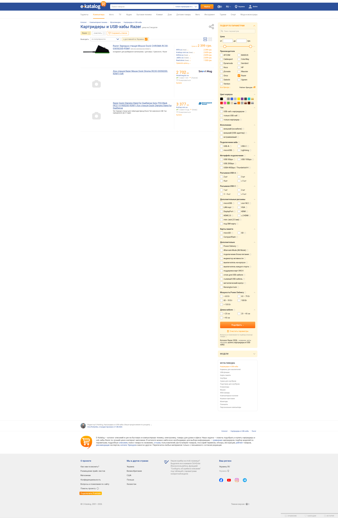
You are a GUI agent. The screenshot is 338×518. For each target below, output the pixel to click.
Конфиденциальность (91, 480)
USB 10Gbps (246, 159)
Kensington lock (230, 287)
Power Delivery (230, 246)
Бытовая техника (144, 15)
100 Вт (244, 300)
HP (242, 67)
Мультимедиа (115, 22)
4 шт (225, 181)
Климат (159, 15)
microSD (227, 233)
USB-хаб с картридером (234, 111)
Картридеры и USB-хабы (133, 22)
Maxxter (244, 71)
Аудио (129, 15)
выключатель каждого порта (236, 267)
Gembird (244, 63)
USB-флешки (224, 372)
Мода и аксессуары (249, 15)
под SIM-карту (230, 224)
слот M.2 (245, 203)
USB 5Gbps (228, 159)
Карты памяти (225, 375)
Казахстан (131, 484)
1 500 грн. (208, 60)
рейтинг (239, 442)
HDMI (243, 211)
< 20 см (227, 314)
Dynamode (228, 63)
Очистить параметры (239, 331)
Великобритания (134, 471)
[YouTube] (229, 480)
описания (123, 442)
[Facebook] (221, 480)
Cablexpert (228, 59)
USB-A (226, 146)
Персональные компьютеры (230, 407)
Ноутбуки (223, 378)
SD (242, 233)
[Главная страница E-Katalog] (93, 7)
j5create (227, 71)
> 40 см (227, 318)
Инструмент (210, 15)
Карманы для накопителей (230, 369)
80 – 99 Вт (228, 300)
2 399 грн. (208, 50)
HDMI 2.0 (227, 215)
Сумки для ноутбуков (228, 381)
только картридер (231, 120)
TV (120, 15)
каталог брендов (128, 445)
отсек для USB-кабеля (233, 275)
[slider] (224, 46)
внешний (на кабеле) (233, 129)
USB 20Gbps (229, 163)
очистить (98, 33)
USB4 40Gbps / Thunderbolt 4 (236, 168)
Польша (130, 480)
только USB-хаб (230, 116)
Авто (197, 15)
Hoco (226, 67)
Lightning (245, 150)
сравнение (217, 440)
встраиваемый (230, 137)
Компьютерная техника (98, 22)
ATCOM (227, 55)
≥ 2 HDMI (244, 215)
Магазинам (86, 475)
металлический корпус (234, 283)
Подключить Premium (91, 493)
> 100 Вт (227, 304)
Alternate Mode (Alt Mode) (235, 250)
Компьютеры (98, 15)
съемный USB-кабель (233, 279)
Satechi (227, 80)
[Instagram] (237, 480)
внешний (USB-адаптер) (234, 133)
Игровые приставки (227, 399)
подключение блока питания (236, 254)
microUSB (228, 150)
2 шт (225, 177)
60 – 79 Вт (245, 296)
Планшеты (224, 404)
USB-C (244, 146)
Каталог (84, 22)
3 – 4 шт (227, 194)
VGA (243, 207)
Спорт (233, 15)
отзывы (157, 442)
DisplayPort (228, 211)
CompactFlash (230, 237)
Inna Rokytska (92, 427)
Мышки (223, 390)
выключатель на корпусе (234, 262)
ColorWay (245, 59)
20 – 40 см (245, 314)
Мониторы (224, 401)
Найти (207, 7)
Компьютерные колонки (229, 396)
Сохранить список (119, 33)
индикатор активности (233, 258)
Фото (111, 15)
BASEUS (244, 55)
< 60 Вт (227, 296)
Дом (170, 15)
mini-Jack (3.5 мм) (231, 220)
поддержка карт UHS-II (233, 271)
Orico (226, 76)
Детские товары (183, 15)
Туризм (223, 15)
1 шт (225, 190)
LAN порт (227, 207)
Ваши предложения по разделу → (138, 425)
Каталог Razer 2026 (228, 340)
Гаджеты (84, 15)
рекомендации (103, 445)
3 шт (243, 177)
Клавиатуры (224, 387)
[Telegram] (245, 480)
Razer (84, 33)
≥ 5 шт (243, 181)
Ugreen (244, 80)
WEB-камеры (225, 393)
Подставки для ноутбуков (230, 384)
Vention (227, 84)
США (129, 475)
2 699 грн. (208, 52)
